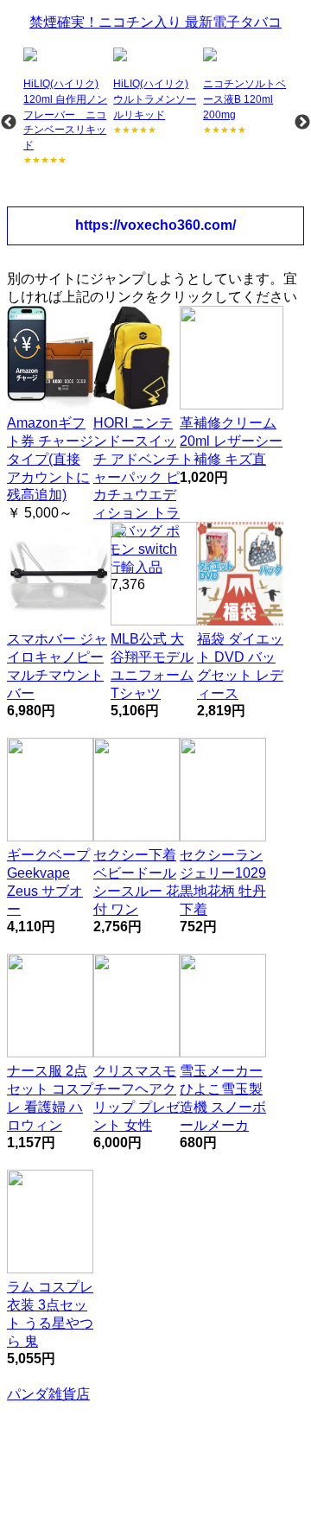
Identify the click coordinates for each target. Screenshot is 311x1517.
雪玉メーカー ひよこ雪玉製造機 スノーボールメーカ (223, 1097)
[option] (66, 108)
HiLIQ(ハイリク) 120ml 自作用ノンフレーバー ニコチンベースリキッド (65, 114)
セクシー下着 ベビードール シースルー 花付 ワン (136, 881)
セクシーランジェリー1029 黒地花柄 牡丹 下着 (223, 881)
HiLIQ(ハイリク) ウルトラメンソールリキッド (154, 99)
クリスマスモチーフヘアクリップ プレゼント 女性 (136, 1097)
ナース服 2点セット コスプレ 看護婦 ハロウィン (50, 1097)
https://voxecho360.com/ (155, 225)
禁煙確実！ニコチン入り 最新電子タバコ (155, 22)
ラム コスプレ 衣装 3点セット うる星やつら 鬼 (50, 1313)
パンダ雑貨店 (48, 1394)
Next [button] (302, 122)
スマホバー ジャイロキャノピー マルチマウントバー (57, 666)
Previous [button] (8, 122)
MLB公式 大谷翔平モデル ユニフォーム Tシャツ (152, 666)
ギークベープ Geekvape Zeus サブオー (48, 881)
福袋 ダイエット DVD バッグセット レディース (240, 666)
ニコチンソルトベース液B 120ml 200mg (244, 99)
